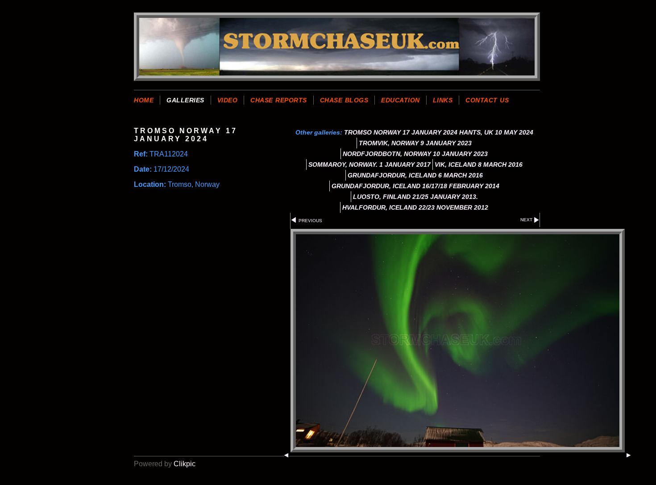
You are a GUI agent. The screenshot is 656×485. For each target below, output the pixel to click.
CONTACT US (487, 100)
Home (144, 100)
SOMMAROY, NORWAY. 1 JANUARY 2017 (369, 164)
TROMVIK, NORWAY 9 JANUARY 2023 (415, 143)
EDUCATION (400, 100)
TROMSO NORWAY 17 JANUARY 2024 (400, 132)
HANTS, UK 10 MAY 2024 (496, 132)
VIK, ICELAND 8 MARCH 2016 (479, 164)
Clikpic (184, 464)
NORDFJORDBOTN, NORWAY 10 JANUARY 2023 (415, 153)
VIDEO (227, 100)
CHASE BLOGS (344, 100)
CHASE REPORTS (278, 100)
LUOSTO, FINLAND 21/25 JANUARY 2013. (415, 196)
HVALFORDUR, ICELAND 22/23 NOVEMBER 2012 (415, 207)
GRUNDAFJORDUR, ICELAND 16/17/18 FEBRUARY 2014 (415, 186)
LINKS (443, 100)
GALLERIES (185, 100)
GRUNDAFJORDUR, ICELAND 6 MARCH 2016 (415, 175)
